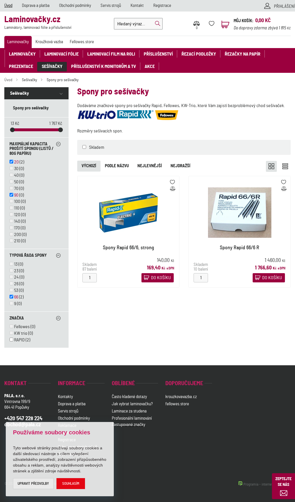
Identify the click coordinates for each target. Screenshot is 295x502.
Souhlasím (70, 484)
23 (16, 271)
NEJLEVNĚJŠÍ (149, 166)
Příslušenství (158, 54)
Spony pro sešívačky (63, 80)
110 (16, 208)
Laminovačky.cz (37, 23)
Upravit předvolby (33, 484)
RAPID (19, 340)
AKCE (150, 66)
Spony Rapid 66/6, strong (128, 247)
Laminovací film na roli (111, 54)
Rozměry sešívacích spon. (100, 131)
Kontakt (137, 5)
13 (16, 264)
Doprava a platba (36, 5)
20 (16, 162)
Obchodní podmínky (75, 5)
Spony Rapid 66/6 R (239, 247)
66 (16, 297)
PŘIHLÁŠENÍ (284, 6)
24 (16, 277)
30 (16, 168)
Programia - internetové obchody (267, 484)
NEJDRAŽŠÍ (180, 166)
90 (16, 195)
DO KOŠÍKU (161, 277)
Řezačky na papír (242, 54)
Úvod (8, 5)
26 (16, 284)
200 (17, 234)
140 (17, 221)
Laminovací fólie (61, 54)
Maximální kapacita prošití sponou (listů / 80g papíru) (32, 149)
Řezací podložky (198, 54)
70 (16, 188)
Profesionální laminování (132, 418)
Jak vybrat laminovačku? (132, 404)
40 (16, 175)
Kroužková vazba (49, 42)
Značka (17, 318)
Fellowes (22, 326)
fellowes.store (177, 404)
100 (17, 201)
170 (17, 228)
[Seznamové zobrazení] (285, 166)
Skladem (96, 147)
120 (17, 214)
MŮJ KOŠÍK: (244, 21)
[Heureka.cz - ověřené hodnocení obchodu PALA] (127, 455)
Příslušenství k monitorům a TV (103, 66)
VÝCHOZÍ (89, 166)
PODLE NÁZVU (117, 166)
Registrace (162, 5)
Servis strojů (111, 5)
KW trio (20, 333)
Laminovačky (18, 42)
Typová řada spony (28, 255)
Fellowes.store (82, 42)
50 (16, 182)
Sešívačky (52, 66)
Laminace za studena (129, 411)
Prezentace (21, 66)
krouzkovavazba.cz (181, 397)
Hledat (157, 23)
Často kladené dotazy (129, 397)
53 (16, 290)
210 (17, 241)
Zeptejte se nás (283, 482)
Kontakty (65, 397)
